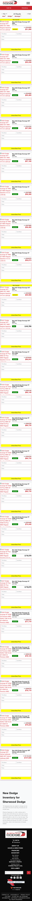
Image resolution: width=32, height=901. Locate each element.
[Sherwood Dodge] (10, 2)
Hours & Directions (15, 848)
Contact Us (5, 895)
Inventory (15, 853)
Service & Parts (15, 862)
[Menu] (28, 3)
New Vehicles (15, 855)
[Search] (29, 872)
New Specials (15, 858)
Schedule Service (15, 864)
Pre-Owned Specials (15, 860)
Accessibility (14, 895)
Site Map (8, 896)
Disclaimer (15, 868)
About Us (15, 845)
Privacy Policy (25, 895)
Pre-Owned (15, 857)
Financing (15, 850)
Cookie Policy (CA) (15, 866)
